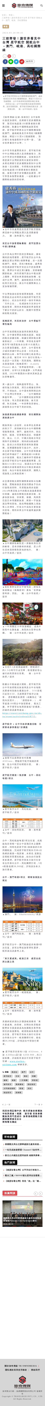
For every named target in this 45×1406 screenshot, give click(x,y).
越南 (6, 1080)
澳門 (24, 1072)
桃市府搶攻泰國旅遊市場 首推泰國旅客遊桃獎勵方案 (32, 1113)
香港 (21, 1088)
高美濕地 (19, 1084)
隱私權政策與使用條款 (16, 1370)
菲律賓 (19, 1092)
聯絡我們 (35, 1370)
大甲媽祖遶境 (9, 1088)
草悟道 (35, 1080)
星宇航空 (7, 1076)
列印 (30, 61)
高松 (26, 1076)
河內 (30, 1088)
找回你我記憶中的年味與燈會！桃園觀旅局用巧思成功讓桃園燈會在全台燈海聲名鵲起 (12, 1116)
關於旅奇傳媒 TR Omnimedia (21, 1366)
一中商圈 (24, 1080)
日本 (18, 1076)
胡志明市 (7, 1092)
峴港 (14, 1080)
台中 (32, 1072)
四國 (34, 1076)
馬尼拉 (15, 1072)
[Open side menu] (3, 5)
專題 (11, 15)
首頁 (4, 15)
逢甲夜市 (7, 1084)
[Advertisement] (22, 1273)
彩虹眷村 (31, 1084)
